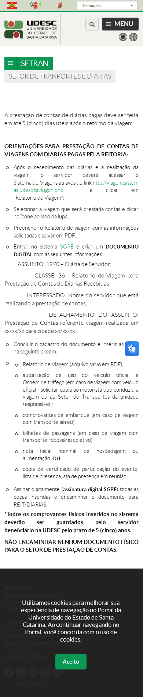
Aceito (71, 661)
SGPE (67, 247)
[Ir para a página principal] (30, 36)
